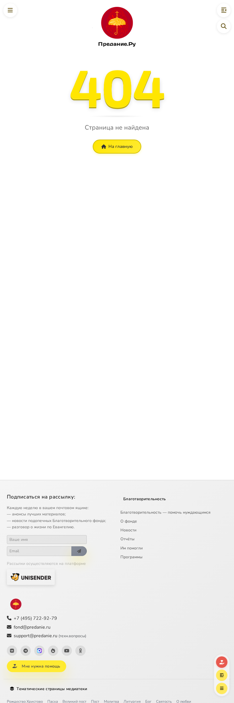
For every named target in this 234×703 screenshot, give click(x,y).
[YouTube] (67, 651)
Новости (128, 530)
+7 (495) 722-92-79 (35, 618)
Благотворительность (144, 499)
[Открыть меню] (10, 10)
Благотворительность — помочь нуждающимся (165, 512)
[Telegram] (26, 651)
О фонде (128, 521)
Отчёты (127, 539)
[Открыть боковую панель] (224, 10)
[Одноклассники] (80, 651)
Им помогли (131, 548)
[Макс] (39, 651)
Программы (131, 557)
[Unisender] (31, 577)
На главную (120, 146)
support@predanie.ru (50, 636)
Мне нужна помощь (41, 666)
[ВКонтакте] (12, 651)
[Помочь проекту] (221, 662)
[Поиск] (224, 26)
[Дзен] (53, 651)
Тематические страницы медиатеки (52, 689)
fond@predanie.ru (32, 627)
